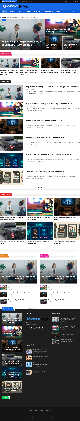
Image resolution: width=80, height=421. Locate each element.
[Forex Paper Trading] (29, 372)
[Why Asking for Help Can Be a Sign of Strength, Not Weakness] (9, 63)
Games (48, 20)
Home (19, 1)
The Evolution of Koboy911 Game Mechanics (44, 171)
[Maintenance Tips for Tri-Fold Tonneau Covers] (70, 63)
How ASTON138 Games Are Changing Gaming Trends (48, 154)
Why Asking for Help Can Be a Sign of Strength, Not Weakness (22, 17)
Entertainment (48, 11)
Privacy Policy (25, 1)
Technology (37, 11)
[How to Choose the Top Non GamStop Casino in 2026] (29, 63)
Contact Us (31, 1)
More (57, 11)
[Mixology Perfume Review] (29, 357)
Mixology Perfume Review (40, 356)
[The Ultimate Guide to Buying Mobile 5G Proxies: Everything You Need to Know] (29, 364)
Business (11, 11)
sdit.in (52, 418)
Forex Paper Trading (39, 371)
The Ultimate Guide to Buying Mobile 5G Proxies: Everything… (40, 364)
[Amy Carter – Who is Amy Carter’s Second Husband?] (29, 351)
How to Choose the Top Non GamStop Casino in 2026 (58, 30)
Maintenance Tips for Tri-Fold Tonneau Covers (70, 46)
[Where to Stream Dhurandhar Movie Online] (53, 43)
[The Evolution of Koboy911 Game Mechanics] (11, 177)
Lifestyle (27, 11)
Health (19, 11)
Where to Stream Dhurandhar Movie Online (51, 46)
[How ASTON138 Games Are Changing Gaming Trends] (11, 160)
